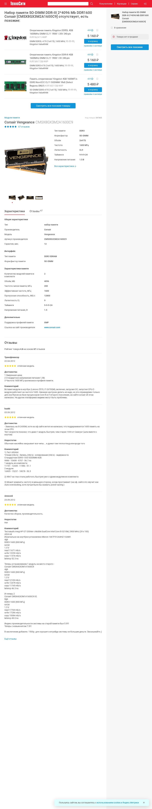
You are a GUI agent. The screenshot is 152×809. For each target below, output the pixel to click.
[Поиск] (91, 4)
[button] (25, 160)
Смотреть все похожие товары (53, 105)
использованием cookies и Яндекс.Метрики (118, 802)
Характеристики (14, 211)
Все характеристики (64, 166)
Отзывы (36, 211)
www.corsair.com (52, 327)
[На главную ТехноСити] (17, 3)
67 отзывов (24, 127)
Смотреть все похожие (130, 47)
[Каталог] (5, 4)
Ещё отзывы (10, 639)
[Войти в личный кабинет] (145, 4)
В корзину (93, 41)
